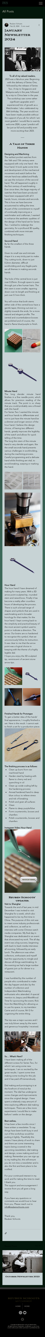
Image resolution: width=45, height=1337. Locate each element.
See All (37, 1246)
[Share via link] (6, 1233)
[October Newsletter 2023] (22, 1261)
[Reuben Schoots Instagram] (20, 1312)
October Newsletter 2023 (22, 1277)
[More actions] (39, 25)
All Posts (8, 11)
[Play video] (22, 1041)
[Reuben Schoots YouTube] (24, 1312)
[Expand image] (13, 340)
